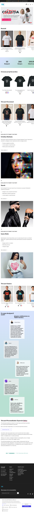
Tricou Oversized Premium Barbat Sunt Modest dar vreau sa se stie (7, 49)
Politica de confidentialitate (12, 472)
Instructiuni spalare (11, 470)
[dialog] (17, 505)
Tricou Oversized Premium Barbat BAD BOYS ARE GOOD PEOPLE (20, 48)
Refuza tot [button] (26, 504)
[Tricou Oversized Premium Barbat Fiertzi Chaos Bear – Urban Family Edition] (7, 112)
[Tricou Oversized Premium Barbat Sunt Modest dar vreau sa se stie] (7, 39)
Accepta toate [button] (26, 506)
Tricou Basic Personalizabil (7, 90)
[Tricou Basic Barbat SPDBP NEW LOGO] (7, 294)
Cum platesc (3, 471)
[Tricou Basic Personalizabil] (7, 81)
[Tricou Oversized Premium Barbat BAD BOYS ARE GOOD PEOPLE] (20, 39)
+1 (9, 92)
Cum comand (3, 469)
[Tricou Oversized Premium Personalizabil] (20, 81)
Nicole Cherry (17, 322)
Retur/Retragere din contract (4, 475)
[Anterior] (2, 23)
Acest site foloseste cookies (11, 475)
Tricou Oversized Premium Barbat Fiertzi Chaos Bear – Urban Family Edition (7, 122)
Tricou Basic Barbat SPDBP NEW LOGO (7, 304)
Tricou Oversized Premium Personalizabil (20, 91)
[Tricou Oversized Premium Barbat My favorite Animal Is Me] (20, 112)
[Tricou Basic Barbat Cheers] (20, 294)
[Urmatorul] (31, 23)
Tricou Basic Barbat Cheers (20, 303)
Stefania (16, 399)
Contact (10, 480)
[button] (11, 510)
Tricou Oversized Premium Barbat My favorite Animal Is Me (20, 122)
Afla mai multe (4, 503)
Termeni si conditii (11, 478)
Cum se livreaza (4, 472)
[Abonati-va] (18, 493)
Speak (10, 343)
